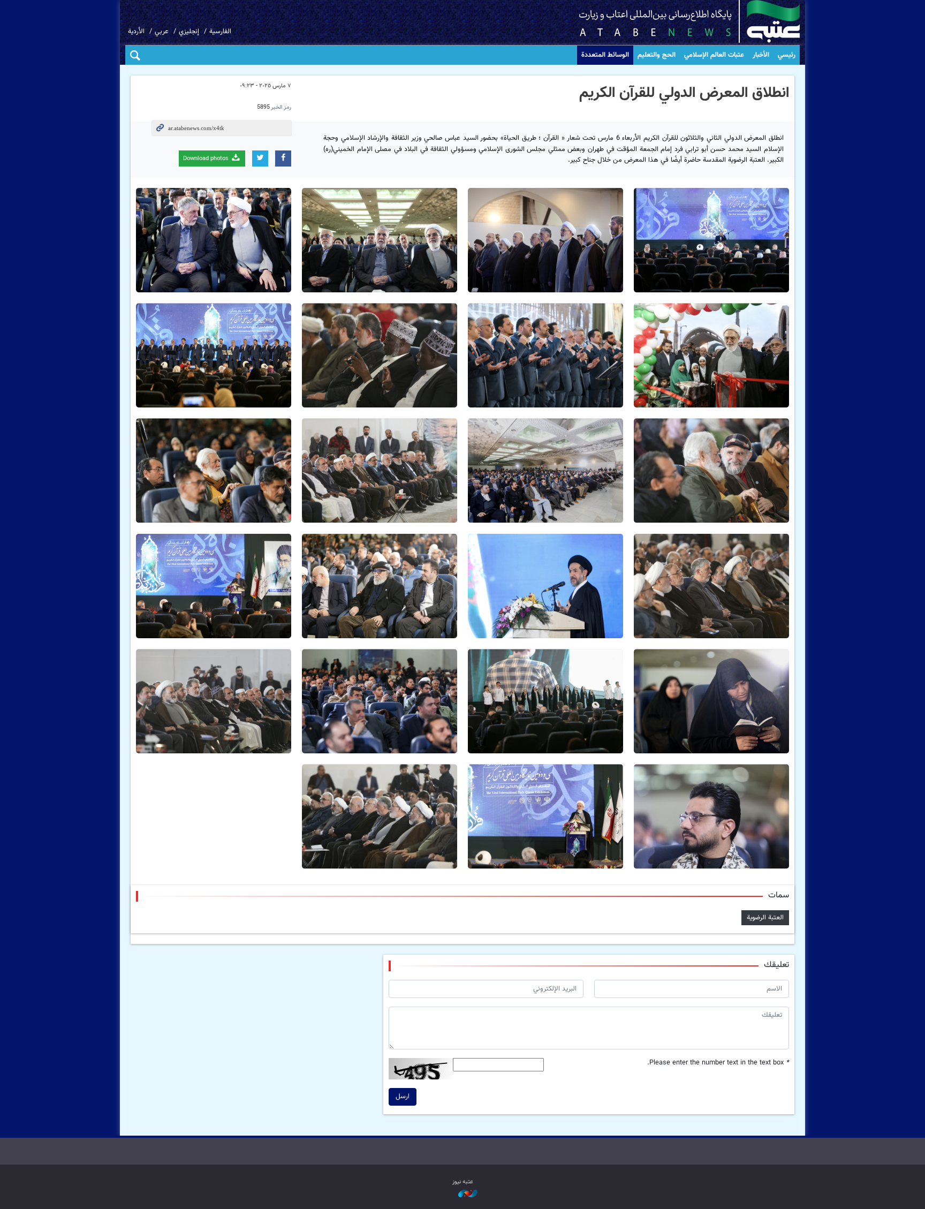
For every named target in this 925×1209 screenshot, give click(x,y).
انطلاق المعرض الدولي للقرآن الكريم (684, 93)
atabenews (672, 21)
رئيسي (786, 55)
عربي (162, 31)
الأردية (136, 31)
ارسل (403, 1096)
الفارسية (220, 31)
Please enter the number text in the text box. (718, 1063)
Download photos (206, 158)
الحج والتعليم (657, 55)
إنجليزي (189, 31)
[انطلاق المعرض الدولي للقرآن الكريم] (711, 240)
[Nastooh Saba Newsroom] (462, 1194)
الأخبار (761, 55)
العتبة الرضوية (765, 917)
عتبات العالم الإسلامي (714, 55)
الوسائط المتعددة (605, 55)
